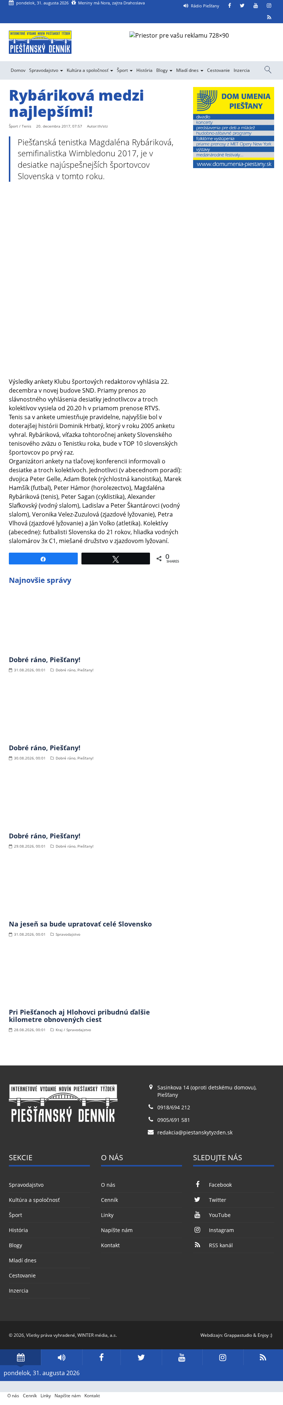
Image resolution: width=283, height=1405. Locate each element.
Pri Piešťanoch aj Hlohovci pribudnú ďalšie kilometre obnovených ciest (79, 1016)
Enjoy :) (265, 1335)
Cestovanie (218, 70)
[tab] (20, 1357)
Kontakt (110, 1245)
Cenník (109, 1199)
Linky (107, 1214)
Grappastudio (238, 1335)
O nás (108, 1184)
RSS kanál (221, 1245)
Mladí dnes (188, 70)
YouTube (220, 1214)
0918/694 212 (173, 1107)
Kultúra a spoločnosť (88, 70)
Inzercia (242, 70)
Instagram (221, 1230)
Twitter (217, 1199)
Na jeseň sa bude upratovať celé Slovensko (80, 923)
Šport (123, 70)
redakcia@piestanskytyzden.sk (195, 1132)
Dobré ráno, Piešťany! (44, 659)
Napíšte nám (117, 1230)
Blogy (162, 70)
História (144, 70)
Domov (18, 70)
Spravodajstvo (44, 70)
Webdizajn (211, 1335)
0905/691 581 (173, 1119)
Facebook (220, 1184)
